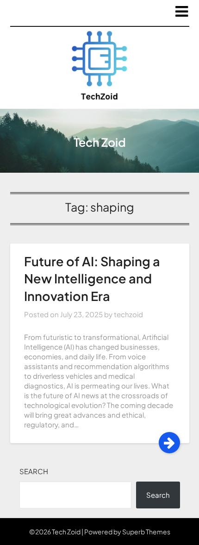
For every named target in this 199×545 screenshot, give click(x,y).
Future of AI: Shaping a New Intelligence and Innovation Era (92, 278)
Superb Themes (146, 531)
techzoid (128, 314)
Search (33, 471)
